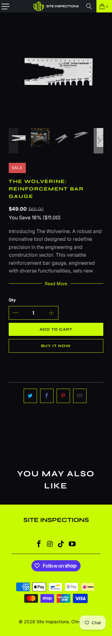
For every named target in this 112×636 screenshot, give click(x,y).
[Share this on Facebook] (47, 396)
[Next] (99, 70)
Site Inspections (52, 621)
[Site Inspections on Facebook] (39, 544)
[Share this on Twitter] (30, 396)
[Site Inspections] (56, 6)
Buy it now (56, 346)
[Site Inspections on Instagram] (50, 544)
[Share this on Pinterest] (63, 396)
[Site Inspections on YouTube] (72, 544)
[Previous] (13, 70)
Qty (12, 299)
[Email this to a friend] (79, 396)
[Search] (89, 6)
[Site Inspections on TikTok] (61, 544)
